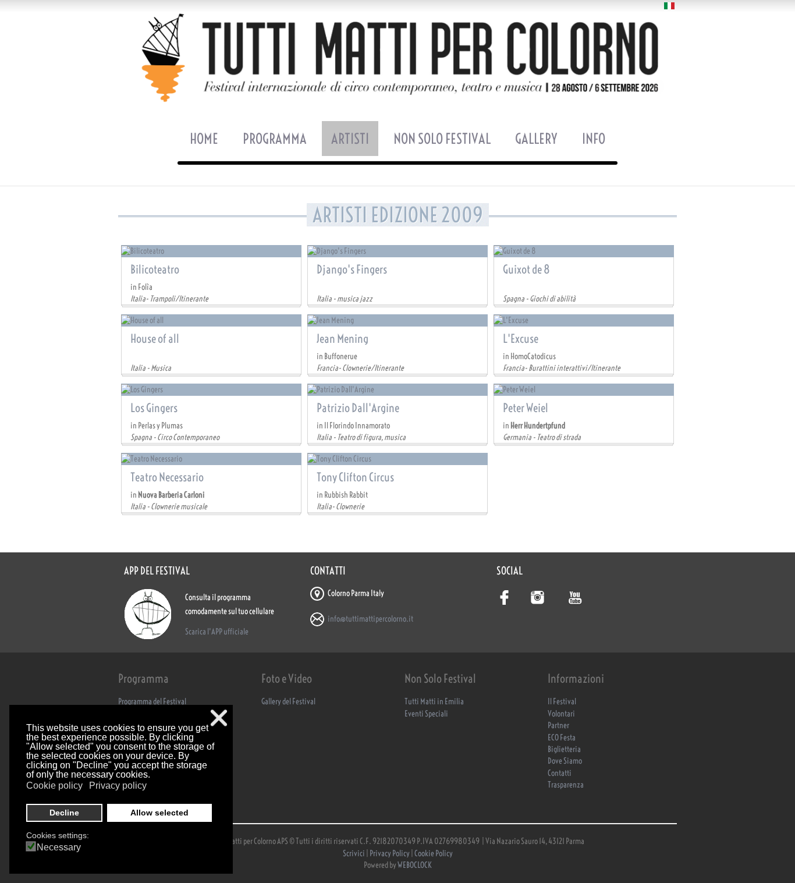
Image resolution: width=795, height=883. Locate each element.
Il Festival (562, 702)
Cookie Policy (433, 854)
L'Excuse (520, 338)
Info (593, 139)
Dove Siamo (565, 761)
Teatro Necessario (167, 477)
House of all (154, 338)
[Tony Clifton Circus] (397, 458)
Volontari (561, 714)
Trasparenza (566, 785)
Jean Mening (342, 338)
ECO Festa (562, 738)
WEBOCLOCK (415, 865)
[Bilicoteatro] (211, 251)
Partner (558, 725)
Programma (275, 139)
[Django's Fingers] (397, 251)
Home (204, 139)
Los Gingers (154, 407)
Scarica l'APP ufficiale (217, 632)
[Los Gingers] (211, 389)
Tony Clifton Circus (355, 477)
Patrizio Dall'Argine (358, 407)
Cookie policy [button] (54, 785)
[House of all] (211, 320)
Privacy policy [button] (118, 785)
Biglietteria (564, 749)
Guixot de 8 (526, 269)
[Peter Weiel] (584, 389)
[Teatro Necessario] (211, 458)
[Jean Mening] (397, 320)
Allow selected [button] (159, 812)
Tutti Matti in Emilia (434, 702)
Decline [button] (64, 812)
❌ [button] (219, 718)
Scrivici (354, 854)
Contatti (560, 773)
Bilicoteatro (154, 269)
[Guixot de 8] (584, 251)
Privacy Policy (390, 854)
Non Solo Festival (442, 139)
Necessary (59, 847)
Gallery (536, 139)
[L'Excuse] (584, 320)
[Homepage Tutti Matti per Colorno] (397, 58)
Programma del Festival (152, 702)
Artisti (350, 139)
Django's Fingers (352, 269)
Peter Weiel (525, 407)
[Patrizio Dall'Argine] (397, 389)
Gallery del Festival (288, 702)
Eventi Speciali (426, 714)
